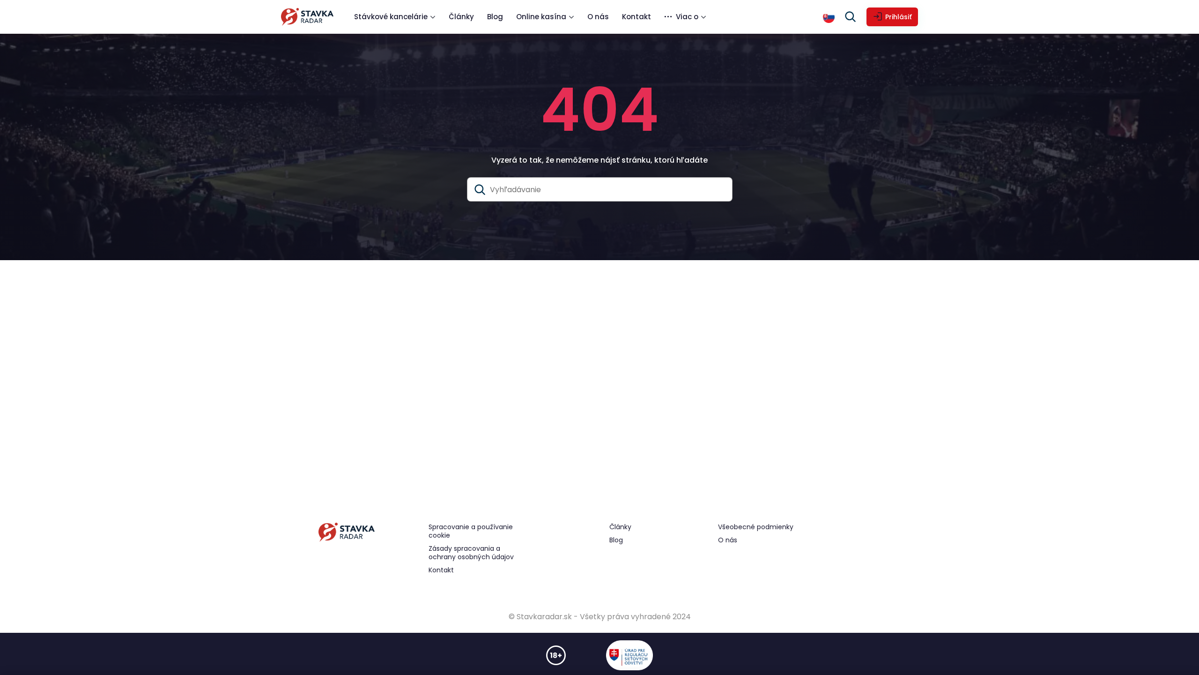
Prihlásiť (898, 17)
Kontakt (636, 17)
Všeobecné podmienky (755, 527)
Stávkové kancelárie (391, 17)
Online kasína (541, 17)
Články (461, 17)
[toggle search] (850, 16)
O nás (598, 17)
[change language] (829, 17)
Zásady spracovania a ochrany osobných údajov (471, 553)
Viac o (687, 17)
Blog (495, 17)
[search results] (480, 189)
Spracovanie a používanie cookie (471, 531)
